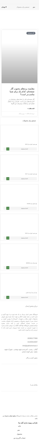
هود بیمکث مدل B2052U (31, 263)
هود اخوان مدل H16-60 (32, 203)
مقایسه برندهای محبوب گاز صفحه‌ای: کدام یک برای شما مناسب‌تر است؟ (22, 91)
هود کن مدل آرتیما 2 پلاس (31, 292)
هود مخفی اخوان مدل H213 (31, 144)
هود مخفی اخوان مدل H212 (31, 233)
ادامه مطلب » (31, 108)
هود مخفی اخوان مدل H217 (31, 173)
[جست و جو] (11, 7)
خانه (36, 21)
